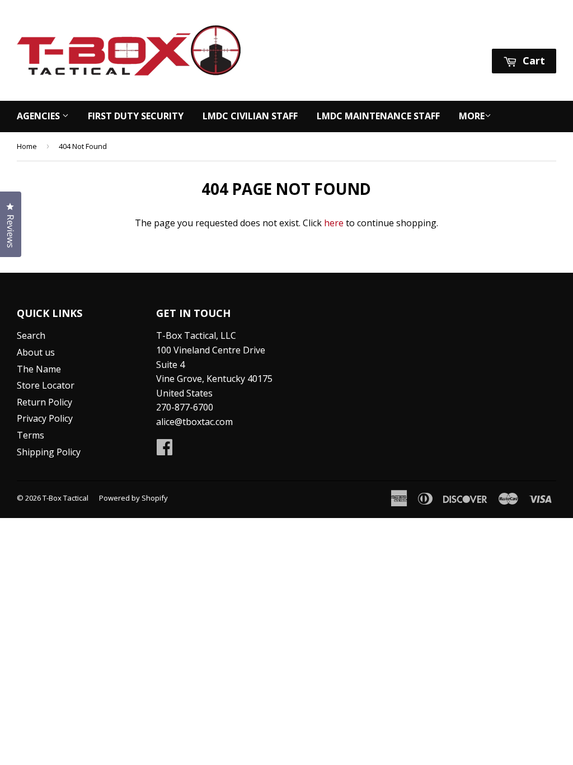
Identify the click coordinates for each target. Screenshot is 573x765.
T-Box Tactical (65, 498)
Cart (532, 60)
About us (36, 352)
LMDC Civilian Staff (250, 116)
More (472, 116)
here (334, 223)
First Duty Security (136, 116)
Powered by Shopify (133, 498)
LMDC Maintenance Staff (378, 116)
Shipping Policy (49, 452)
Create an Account (519, 34)
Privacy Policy (45, 418)
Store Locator (45, 385)
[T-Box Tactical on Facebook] (164, 450)
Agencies (39, 116)
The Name (39, 369)
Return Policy (44, 402)
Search (31, 335)
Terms (30, 435)
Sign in (451, 34)
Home (27, 146)
